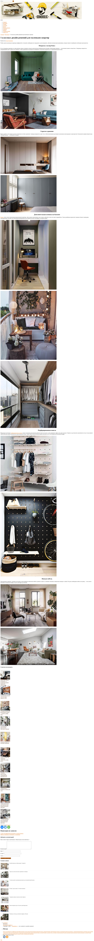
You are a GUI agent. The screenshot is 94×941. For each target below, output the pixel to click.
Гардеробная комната (35, 931)
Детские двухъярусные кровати (21, 932)
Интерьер (5, 23)
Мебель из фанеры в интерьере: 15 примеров (10, 834)
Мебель (4, 30)
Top (1, 939)
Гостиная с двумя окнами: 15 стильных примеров (17, 888)
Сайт (2, 855)
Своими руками (6, 31)
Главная (5, 22)
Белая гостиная (6, 931)
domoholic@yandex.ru (7, 925)
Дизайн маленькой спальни (15, 933)
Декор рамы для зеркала (10, 932)
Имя (2, 851)
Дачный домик (50, 931)
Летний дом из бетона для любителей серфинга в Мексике (18, 913)
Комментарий (4, 848)
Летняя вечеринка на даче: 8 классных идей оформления (18, 905)
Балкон (2, 217)
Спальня (5, 29)
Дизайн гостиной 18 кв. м (48, 932)
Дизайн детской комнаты (58, 932)
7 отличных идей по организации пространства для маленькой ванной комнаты (21, 880)
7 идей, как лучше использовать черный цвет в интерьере (18, 871)
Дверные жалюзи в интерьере (58, 931)
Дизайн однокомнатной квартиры (26, 933)
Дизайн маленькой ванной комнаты (70, 932)
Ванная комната (6, 27)
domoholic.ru (14, 926)
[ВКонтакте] (2, 827)
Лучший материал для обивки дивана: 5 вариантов (17, 863)
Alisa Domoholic (9, 40)
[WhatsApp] (8, 827)
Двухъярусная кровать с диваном (70, 931)
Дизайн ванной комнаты (32, 932)
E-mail (2, 853)
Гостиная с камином (43, 931)
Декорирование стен (81, 931)
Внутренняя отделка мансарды (25, 931)
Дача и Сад (5, 32)
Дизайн (4, 24)
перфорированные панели (16, 433)
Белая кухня (11, 931)
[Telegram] (5, 827)
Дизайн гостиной (40, 932)
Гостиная (5, 25)
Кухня (4, 26)
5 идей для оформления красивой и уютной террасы (12, 833)
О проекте (5, 922)
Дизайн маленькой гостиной (82, 932)
